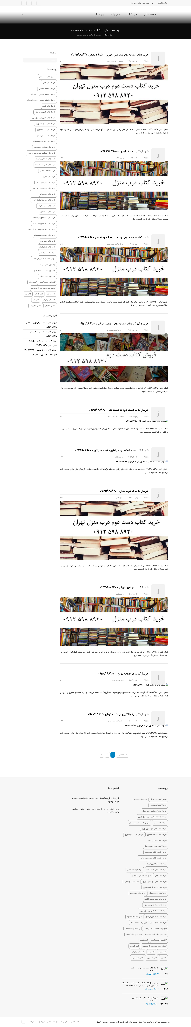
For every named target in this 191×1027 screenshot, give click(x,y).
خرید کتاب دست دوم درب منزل (44, 223)
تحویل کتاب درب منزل (47, 76)
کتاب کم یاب (51, 294)
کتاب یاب (115, 14)
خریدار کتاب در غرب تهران (46, 129)
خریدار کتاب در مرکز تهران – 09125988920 (124, 151)
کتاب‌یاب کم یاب (35, 305)
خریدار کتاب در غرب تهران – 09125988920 (124, 491)
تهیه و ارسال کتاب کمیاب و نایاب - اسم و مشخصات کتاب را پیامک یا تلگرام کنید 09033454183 (140, 984)
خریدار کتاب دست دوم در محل (44, 141)
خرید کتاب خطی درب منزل (45, 182)
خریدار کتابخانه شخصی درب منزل (43, 94)
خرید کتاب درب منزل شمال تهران (43, 200)
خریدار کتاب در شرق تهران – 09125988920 (124, 587)
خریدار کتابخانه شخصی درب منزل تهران (41, 100)
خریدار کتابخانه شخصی (47, 88)
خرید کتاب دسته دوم (47, 241)
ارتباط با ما (99, 14)
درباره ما (31, 1021)
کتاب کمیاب (39, 294)
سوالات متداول (52, 1021)
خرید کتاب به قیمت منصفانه (45, 164)
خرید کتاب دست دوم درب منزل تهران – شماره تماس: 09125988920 (109, 54)
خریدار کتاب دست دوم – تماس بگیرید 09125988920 (42, 334)
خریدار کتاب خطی (48, 106)
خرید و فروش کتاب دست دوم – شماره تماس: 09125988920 (113, 323)
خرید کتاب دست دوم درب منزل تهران (41, 229)
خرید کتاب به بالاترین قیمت (45, 159)
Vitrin (146, 61)
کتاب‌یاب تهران (50, 305)
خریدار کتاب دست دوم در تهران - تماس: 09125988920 (143, 969)
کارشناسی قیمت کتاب (47, 282)
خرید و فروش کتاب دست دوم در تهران (41, 153)
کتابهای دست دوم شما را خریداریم (43, 288)
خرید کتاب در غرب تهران (46, 205)
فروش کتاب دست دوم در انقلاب (43, 258)
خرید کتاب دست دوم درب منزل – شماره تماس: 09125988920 (113, 237)
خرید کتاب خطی (49, 176)
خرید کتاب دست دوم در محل (44, 235)
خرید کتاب (132, 14)
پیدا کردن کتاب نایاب (47, 264)
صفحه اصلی (150, 14)
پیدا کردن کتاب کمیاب (47, 276)
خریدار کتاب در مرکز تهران (46, 135)
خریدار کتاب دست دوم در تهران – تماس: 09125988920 (41, 325)
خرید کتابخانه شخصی (47, 170)
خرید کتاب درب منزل (47, 194)
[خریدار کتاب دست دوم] (165, 14)
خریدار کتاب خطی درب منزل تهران (43, 117)
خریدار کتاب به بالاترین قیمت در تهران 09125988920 (118, 714)
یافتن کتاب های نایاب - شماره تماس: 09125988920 (145, 999)
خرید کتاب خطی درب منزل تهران (43, 188)
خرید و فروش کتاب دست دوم (44, 147)
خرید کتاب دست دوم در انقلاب (44, 217)
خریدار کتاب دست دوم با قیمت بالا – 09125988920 (118, 409)
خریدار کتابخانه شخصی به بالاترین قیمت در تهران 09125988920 (111, 450)
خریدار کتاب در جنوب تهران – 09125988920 (123, 673)
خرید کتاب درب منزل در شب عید (44, 354)
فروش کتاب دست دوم (47, 252)
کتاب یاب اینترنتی (49, 299)
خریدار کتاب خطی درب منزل (45, 112)
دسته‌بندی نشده (117, 680)
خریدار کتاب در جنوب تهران (45, 123)
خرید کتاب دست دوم (114, 61)
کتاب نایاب (32, 282)
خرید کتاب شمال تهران (47, 247)
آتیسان (98, 1022)
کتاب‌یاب (36, 299)
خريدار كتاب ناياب (49, 82)
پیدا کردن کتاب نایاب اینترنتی (44, 270)
